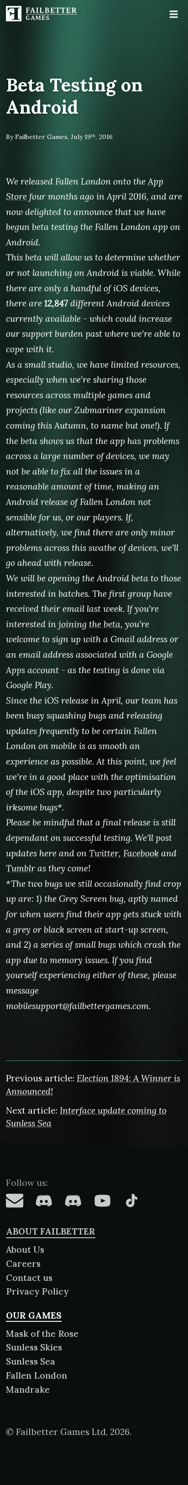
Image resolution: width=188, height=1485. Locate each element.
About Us (25, 1249)
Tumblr (20, 868)
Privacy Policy (37, 1291)
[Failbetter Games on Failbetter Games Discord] (73, 1200)
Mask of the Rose (42, 1333)
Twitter (104, 853)
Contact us (29, 1277)
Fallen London (36, 1375)
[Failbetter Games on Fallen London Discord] (43, 1200)
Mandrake (28, 1389)
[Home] (42, 13)
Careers (23, 1263)
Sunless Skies (34, 1347)
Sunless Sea (30, 1361)
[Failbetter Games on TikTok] (131, 1200)
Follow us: (27, 1182)
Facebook (141, 853)
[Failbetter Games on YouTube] (102, 1200)
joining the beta (89, 624)
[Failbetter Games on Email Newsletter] (14, 1200)
